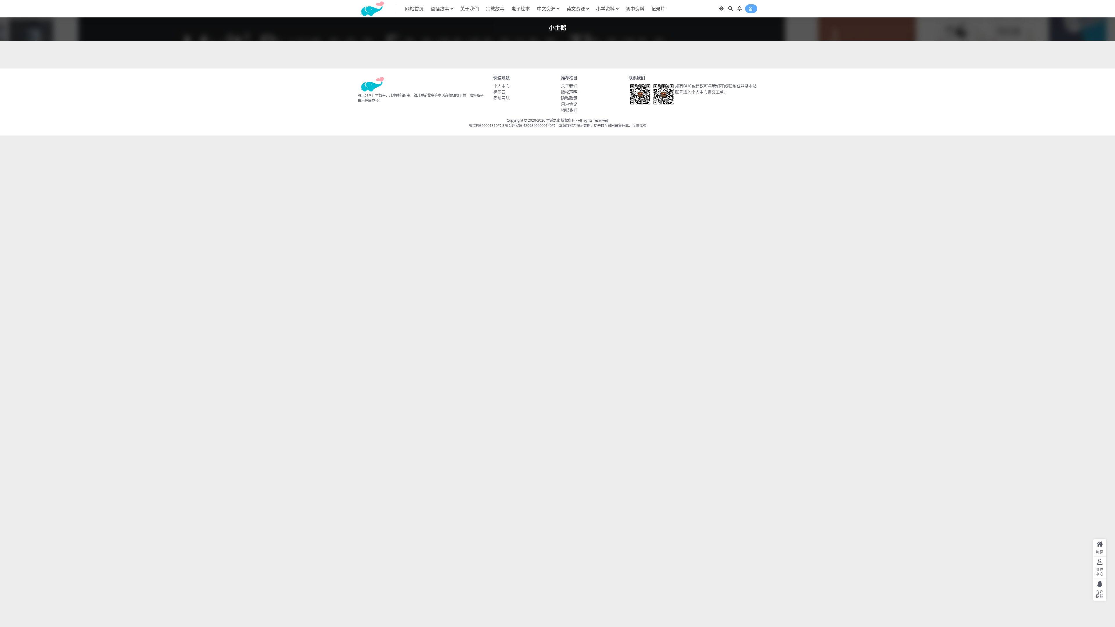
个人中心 (501, 86)
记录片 (658, 9)
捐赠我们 (569, 110)
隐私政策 (569, 98)
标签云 (499, 92)
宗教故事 (495, 9)
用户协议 (569, 104)
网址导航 (501, 98)
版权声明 (569, 92)
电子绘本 (520, 9)
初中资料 (635, 9)
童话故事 (440, 9)
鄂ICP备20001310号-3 (486, 125)
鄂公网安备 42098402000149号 (530, 125)
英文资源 (576, 9)
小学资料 (605, 9)
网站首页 (414, 9)
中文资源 (546, 9)
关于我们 (469, 9)
